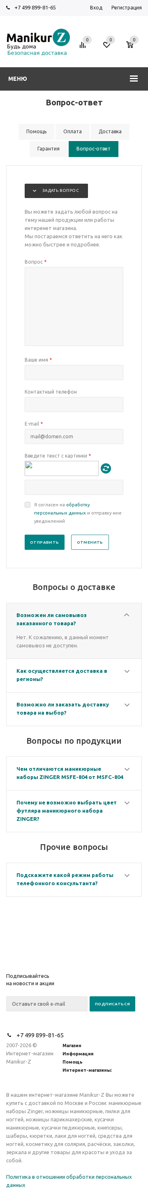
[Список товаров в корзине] (134, 48)
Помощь (72, 1061)
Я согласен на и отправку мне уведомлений (78, 513)
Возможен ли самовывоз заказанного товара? (51, 619)
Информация (77, 1053)
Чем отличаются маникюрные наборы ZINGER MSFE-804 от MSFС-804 (69, 773)
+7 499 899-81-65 (35, 7)
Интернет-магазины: (87, 1070)
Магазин (71, 1045)
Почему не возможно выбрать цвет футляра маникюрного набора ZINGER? (66, 811)
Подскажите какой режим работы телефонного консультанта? (64, 879)
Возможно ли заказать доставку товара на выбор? (62, 708)
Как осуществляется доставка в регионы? (61, 675)
